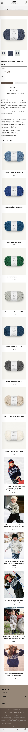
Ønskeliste (21, 82)
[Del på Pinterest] (14, 91)
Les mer (17, 722)
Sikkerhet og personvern (10, 712)
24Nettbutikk (16, 726)
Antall (3, 76)
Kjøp (7, 82)
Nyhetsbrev (21, 712)
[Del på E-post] (17, 91)
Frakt (9, 709)
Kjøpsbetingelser (16, 709)
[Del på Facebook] (10, 91)
